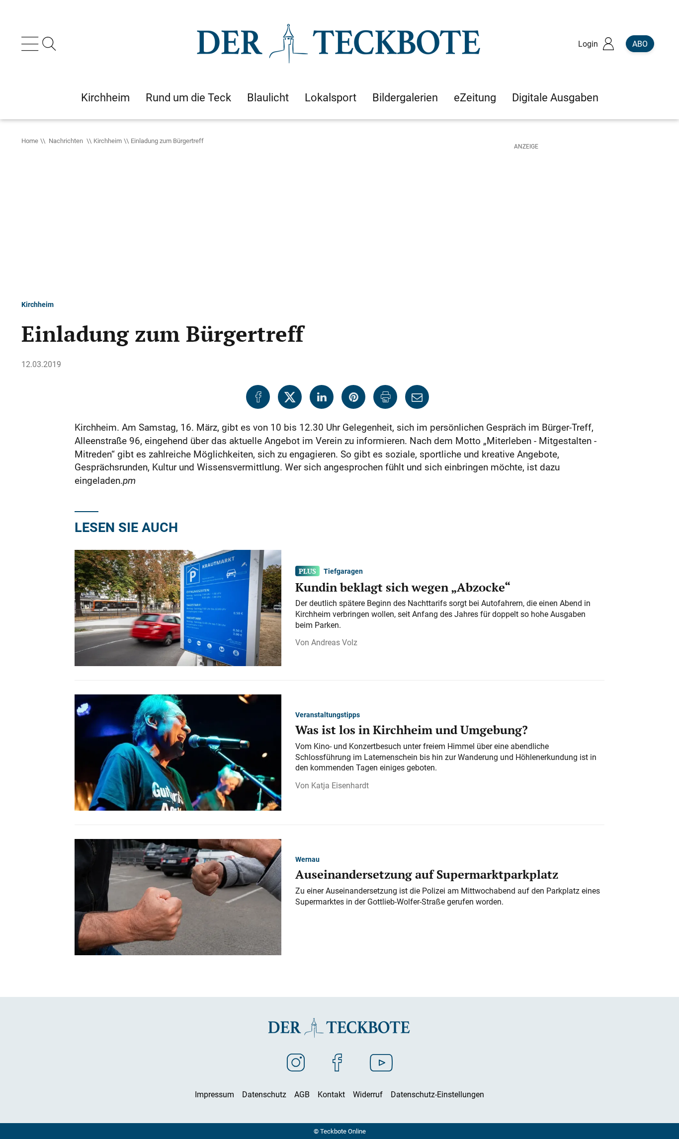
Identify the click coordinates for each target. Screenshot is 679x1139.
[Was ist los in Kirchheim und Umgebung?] (178, 751)
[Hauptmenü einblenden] (31, 44)
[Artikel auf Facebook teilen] (258, 397)
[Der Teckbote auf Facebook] (337, 1062)
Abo (640, 43)
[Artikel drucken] (385, 397)
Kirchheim (107, 140)
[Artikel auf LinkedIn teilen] (322, 397)
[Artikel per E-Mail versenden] (417, 397)
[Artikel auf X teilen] (290, 397)
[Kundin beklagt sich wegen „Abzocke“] (178, 607)
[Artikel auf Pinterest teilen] (353, 397)
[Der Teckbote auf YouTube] (381, 1062)
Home (29, 140)
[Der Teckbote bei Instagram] (296, 1062)
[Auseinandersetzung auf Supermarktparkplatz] (178, 896)
